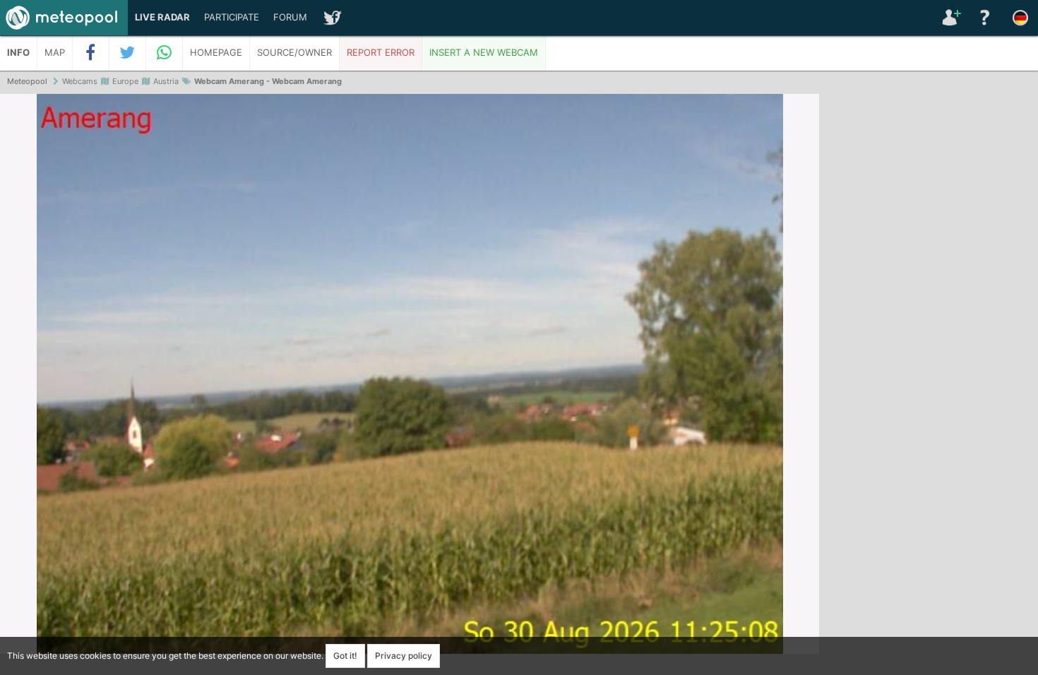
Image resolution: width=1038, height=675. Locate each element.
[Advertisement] (928, 310)
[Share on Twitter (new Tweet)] (127, 53)
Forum (290, 17)
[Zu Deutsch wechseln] (1020, 17)
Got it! (345, 655)
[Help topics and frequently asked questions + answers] (985, 17)
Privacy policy (403, 655)
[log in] (949, 17)
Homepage (216, 52)
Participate (231, 17)
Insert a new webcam (483, 52)
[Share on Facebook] (91, 53)
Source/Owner (294, 52)
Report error (380, 52)
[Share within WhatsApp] (164, 53)
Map (54, 52)
